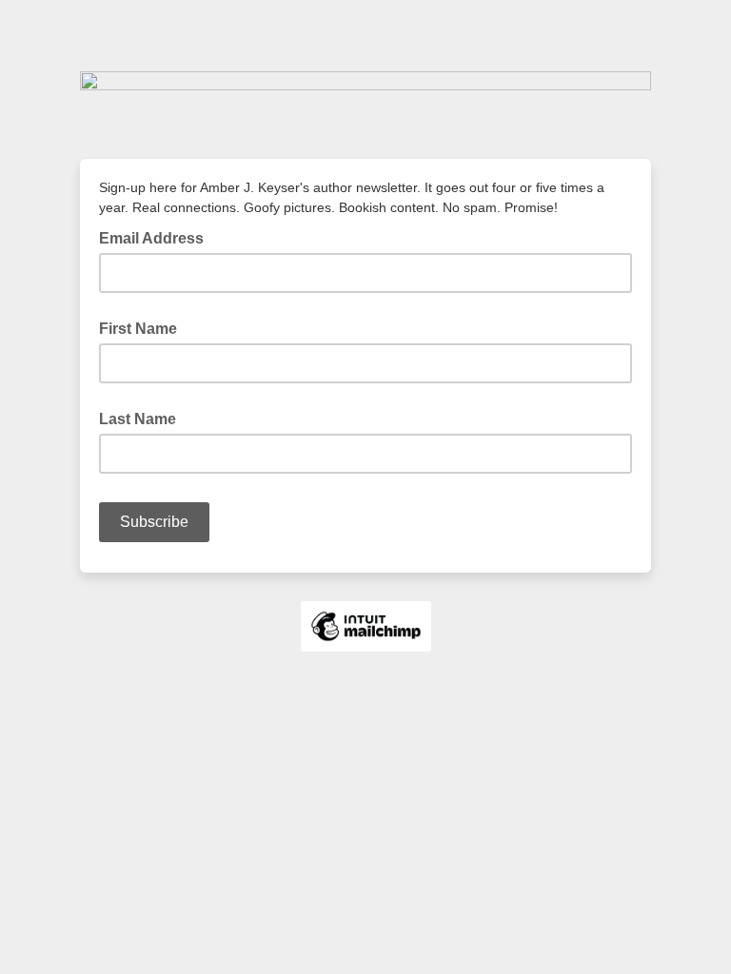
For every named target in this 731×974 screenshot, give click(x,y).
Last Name (137, 419)
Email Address (157, 236)
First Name (138, 329)
